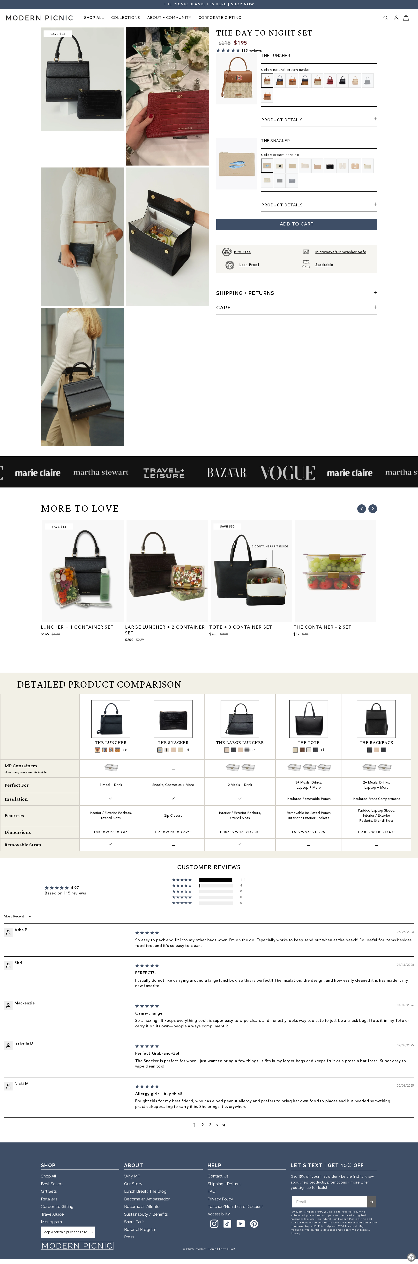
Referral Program (140, 1229)
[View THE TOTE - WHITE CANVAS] (295, 750)
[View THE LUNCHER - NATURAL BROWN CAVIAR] (97, 750)
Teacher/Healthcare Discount (235, 1206)
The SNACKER (173, 742)
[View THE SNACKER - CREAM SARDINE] (159, 750)
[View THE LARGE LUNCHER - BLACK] (247, 750)
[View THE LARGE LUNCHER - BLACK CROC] (233, 750)
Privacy (295, 1233)
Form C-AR (227, 1249)
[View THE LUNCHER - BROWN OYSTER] (111, 750)
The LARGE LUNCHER (240, 742)
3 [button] (210, 1125)
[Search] (386, 18)
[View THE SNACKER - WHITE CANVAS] (180, 750)
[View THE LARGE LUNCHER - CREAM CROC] (226, 750)
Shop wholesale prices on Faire (65, 1232)
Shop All (48, 1176)
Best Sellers (52, 1183)
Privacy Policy (220, 1199)
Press (129, 1237)
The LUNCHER (111, 742)
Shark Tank (134, 1221)
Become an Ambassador (147, 1199)
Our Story (133, 1183)
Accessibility (219, 1214)
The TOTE (309, 742)
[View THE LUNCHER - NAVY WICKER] (117, 750)
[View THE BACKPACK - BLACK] (383, 750)
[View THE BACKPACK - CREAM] (376, 750)
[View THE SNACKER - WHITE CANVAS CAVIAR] (166, 750)
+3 (322, 749)
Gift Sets (49, 1191)
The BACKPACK (376, 742)
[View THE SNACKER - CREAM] (173, 750)
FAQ (212, 1191)
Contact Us (218, 1176)
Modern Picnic (206, 1249)
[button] (94, 18)
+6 (125, 749)
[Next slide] (372, 508)
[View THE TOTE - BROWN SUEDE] (302, 750)
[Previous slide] (361, 508)
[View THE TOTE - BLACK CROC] (315, 750)
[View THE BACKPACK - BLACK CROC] (369, 750)
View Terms (360, 1229)
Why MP (132, 1176)
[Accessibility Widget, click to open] (411, 1257)
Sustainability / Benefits (146, 1214)
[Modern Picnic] (77, 1246)
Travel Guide (52, 1214)
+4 (254, 749)
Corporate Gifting (57, 1206)
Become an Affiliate (142, 1206)
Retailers (49, 1199)
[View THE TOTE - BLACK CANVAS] (308, 750)
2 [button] (203, 1125)
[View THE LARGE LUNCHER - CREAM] (240, 750)
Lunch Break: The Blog (145, 1191)
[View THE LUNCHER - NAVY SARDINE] (104, 750)
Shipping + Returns (224, 1183)
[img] (147, 933)
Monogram (51, 1221)
